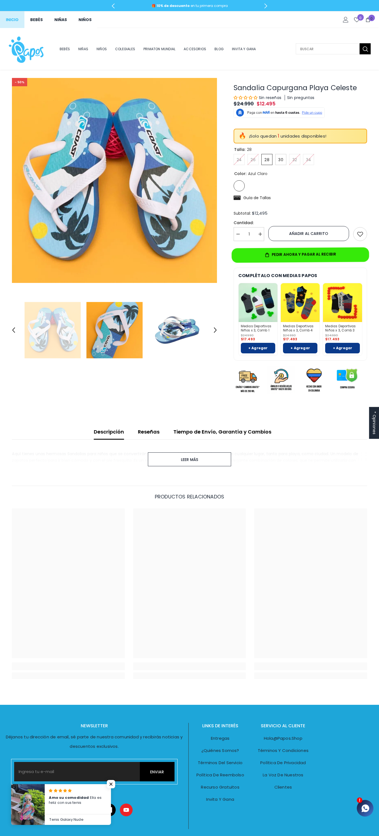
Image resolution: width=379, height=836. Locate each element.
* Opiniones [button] (374, 422)
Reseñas (149, 431)
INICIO (12, 19)
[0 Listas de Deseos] (357, 19)
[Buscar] (333, 48)
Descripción (109, 431)
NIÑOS (85, 19)
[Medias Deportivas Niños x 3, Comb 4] (300, 302)
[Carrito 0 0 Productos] (368, 19)
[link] (68, 666)
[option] (114, 180)
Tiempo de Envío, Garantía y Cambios (222, 431)
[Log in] (345, 19)
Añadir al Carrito (308, 233)
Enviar (157, 772)
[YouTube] (126, 810)
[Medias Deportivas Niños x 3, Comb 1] (258, 302)
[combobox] (328, 48)
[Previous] (113, 6)
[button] (13, 330)
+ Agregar (258, 348)
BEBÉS (36, 19)
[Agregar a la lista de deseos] (360, 234)
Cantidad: (244, 223)
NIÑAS (60, 19)
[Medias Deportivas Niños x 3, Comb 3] (342, 302)
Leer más (189, 459)
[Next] (266, 6)
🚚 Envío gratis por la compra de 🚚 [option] (189, 5)
